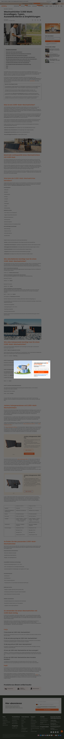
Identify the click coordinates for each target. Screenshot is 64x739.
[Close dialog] (49, 361)
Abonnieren (41, 372)
